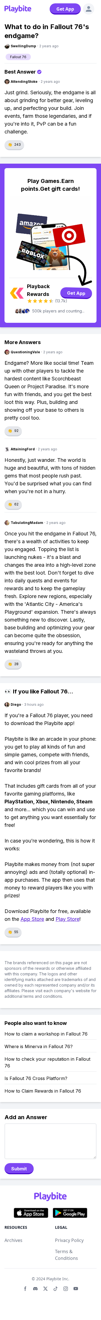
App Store (32, 919)
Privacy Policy (69, 1240)
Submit (19, 1168)
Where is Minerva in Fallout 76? (38, 1046)
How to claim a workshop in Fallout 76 (46, 1034)
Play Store (67, 919)
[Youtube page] (76, 1288)
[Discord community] (35, 1288)
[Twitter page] (45, 1288)
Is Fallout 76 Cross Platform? (35, 1078)
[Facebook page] (25, 1288)
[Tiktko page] (55, 1288)
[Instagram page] (65, 1288)
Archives (13, 1240)
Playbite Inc (57, 1278)
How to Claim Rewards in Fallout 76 (42, 1091)
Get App (65, 9)
